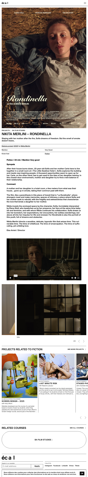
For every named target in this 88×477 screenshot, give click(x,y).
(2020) (16, 146)
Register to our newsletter (8, 463)
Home (5, 3)
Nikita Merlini (25, 146)
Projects (6, 130)
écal (8, 458)
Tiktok (77, 466)
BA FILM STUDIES (18, 130)
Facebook (57, 466)
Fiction (47, 154)
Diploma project (7, 146)
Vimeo (71, 466)
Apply (37, 466)
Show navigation (85, 3)
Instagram (48, 466)
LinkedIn (65, 466)
